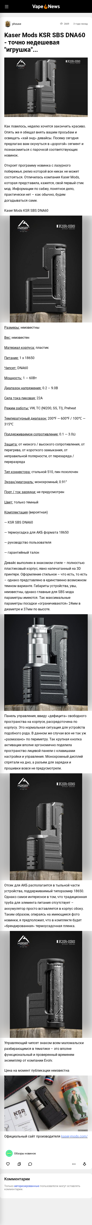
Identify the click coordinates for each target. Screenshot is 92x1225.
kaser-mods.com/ (74, 1136)
